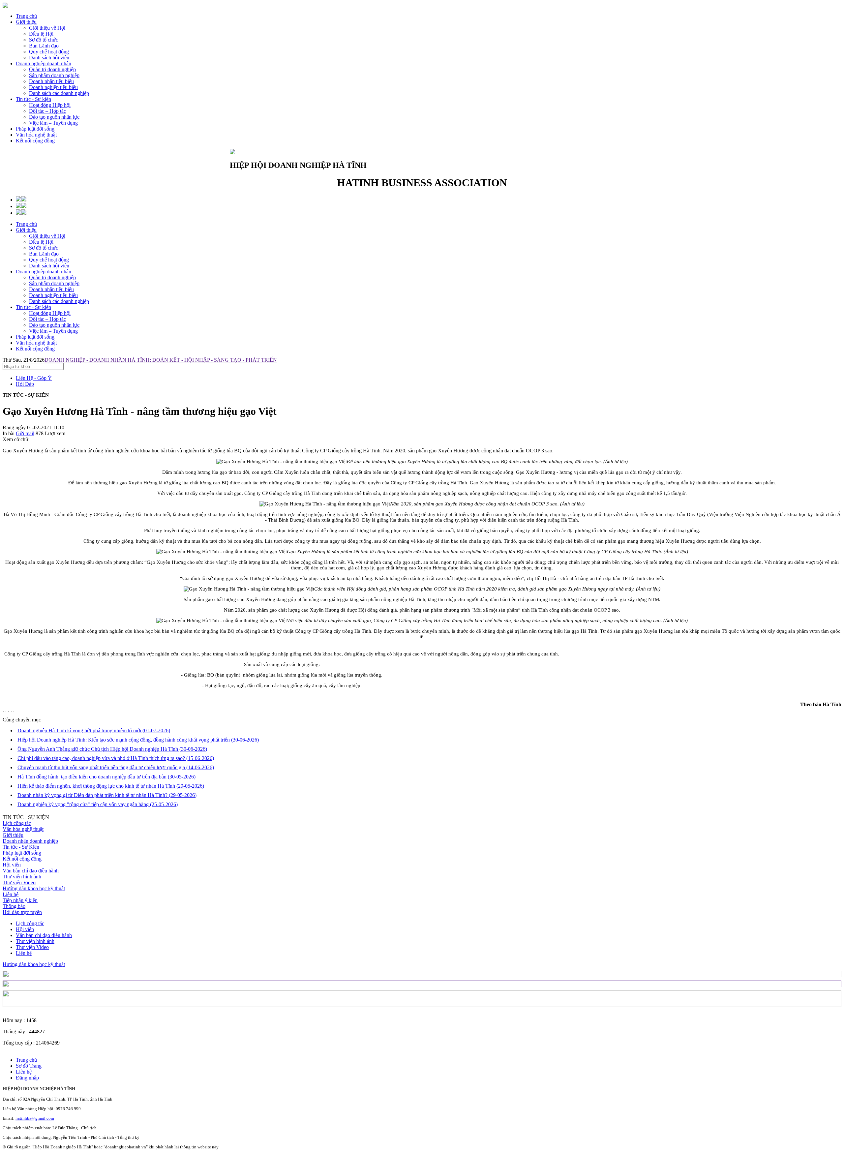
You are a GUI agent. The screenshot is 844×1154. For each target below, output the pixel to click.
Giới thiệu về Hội (47, 236)
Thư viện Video (19, 882)
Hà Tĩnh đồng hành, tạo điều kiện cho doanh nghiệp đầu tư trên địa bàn (106, 776)
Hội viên (12, 864)
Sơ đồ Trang (29, 1066)
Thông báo (14, 906)
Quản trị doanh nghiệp (52, 277)
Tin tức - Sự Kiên (21, 847)
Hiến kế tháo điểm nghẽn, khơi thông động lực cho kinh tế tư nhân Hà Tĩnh (110, 786)
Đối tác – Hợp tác (47, 319)
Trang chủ (26, 16)
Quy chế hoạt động (49, 259)
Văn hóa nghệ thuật (36, 134)
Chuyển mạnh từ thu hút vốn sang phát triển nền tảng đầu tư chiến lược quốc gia (115, 767)
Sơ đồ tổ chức (43, 248)
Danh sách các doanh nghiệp (59, 301)
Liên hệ (10, 894)
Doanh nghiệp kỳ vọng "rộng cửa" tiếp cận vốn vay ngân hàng (97, 804)
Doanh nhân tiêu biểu (51, 289)
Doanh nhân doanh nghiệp (30, 841)
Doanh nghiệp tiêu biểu (53, 295)
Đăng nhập (27, 1077)
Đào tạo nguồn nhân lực (54, 325)
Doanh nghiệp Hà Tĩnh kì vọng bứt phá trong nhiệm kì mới (93, 730)
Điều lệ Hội (41, 242)
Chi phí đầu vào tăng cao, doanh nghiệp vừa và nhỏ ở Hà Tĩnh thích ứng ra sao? (115, 758)
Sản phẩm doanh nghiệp (54, 283)
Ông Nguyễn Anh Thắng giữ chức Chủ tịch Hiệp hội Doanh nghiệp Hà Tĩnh (112, 749)
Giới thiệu (26, 22)
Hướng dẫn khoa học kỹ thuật (34, 888)
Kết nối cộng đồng (35, 140)
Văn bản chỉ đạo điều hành (31, 870)
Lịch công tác (17, 823)
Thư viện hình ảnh (22, 876)
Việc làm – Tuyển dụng (53, 331)
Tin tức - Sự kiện (33, 99)
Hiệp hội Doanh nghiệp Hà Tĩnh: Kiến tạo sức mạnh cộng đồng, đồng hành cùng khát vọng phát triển (138, 740)
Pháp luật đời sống (35, 129)
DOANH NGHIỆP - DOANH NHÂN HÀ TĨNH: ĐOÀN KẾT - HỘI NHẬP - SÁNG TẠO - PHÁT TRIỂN (161, 360)
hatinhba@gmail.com (34, 1118)
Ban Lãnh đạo (44, 254)
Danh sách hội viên (49, 265)
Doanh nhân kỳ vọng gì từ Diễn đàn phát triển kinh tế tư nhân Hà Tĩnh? (106, 795)
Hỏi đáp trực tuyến (22, 912)
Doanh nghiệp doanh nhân (43, 63)
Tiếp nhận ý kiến (20, 900)
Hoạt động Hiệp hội (50, 313)
